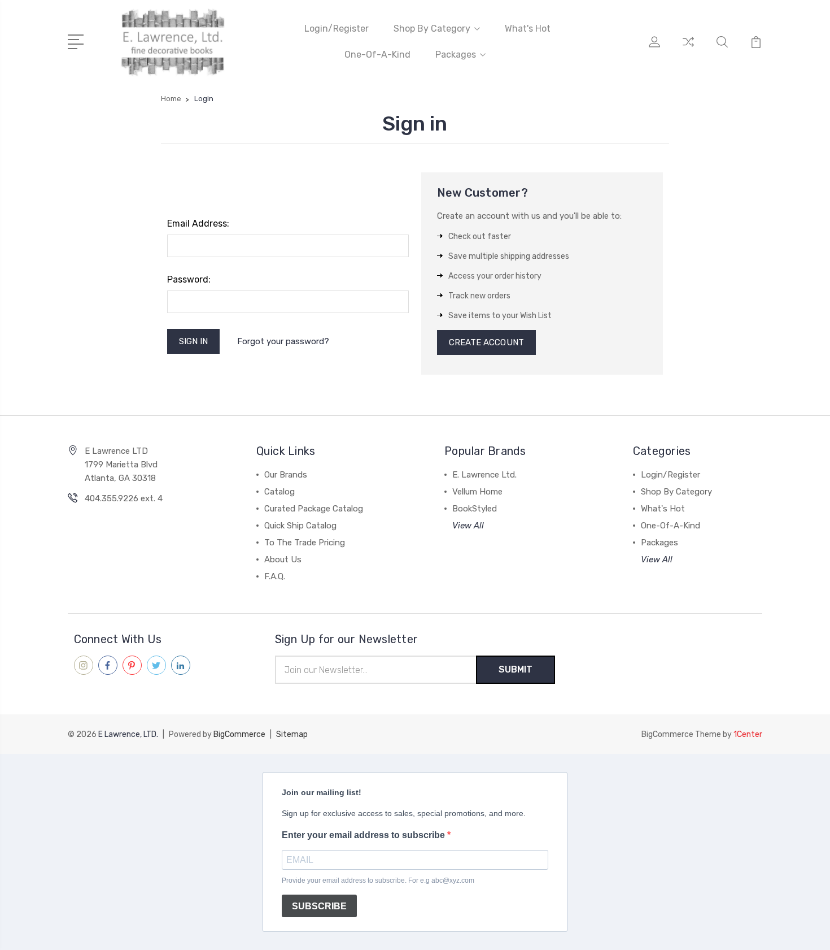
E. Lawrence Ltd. (484, 475)
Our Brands (285, 475)
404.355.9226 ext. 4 (124, 498)
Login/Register (336, 28)
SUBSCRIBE (319, 906)
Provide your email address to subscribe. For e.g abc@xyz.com (378, 880)
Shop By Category (432, 28)
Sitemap (292, 734)
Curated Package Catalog (313, 509)
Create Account (486, 342)
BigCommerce (239, 734)
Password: (189, 279)
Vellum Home (477, 492)
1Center (747, 734)
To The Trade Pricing (304, 542)
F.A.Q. (274, 576)
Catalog (279, 492)
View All (468, 525)
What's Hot (528, 28)
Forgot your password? (283, 341)
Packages (455, 54)
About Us (283, 559)
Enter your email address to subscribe (364, 835)
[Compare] (688, 49)
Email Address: (198, 223)
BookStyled (474, 509)
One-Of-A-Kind (377, 54)
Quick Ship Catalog (300, 525)
